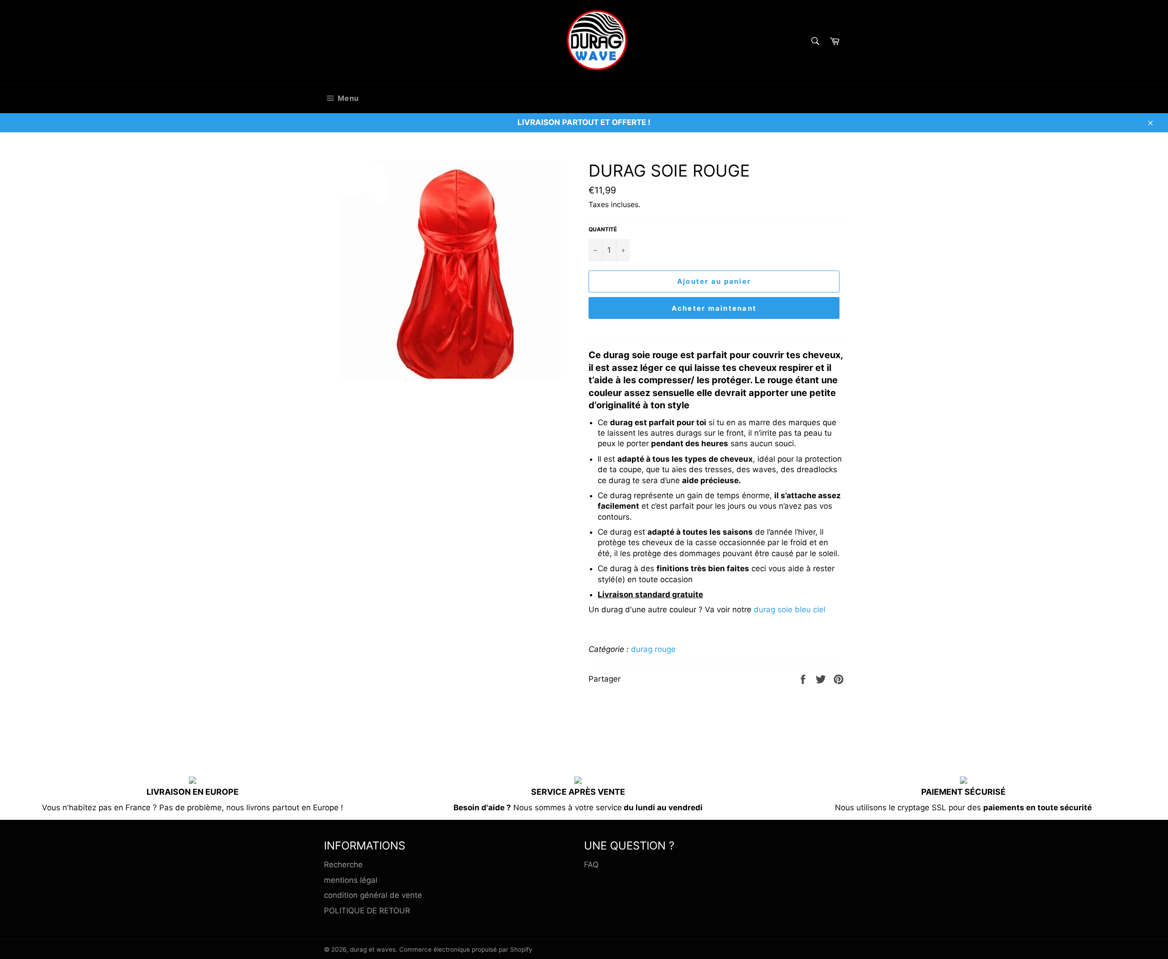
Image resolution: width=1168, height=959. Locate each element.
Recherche (343, 864)
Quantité (603, 229)
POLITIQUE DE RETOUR (367, 910)
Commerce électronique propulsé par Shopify (465, 949)
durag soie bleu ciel (789, 609)
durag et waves (373, 949)
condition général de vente (373, 895)
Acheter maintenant (714, 308)
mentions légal (350, 880)
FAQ (591, 864)
